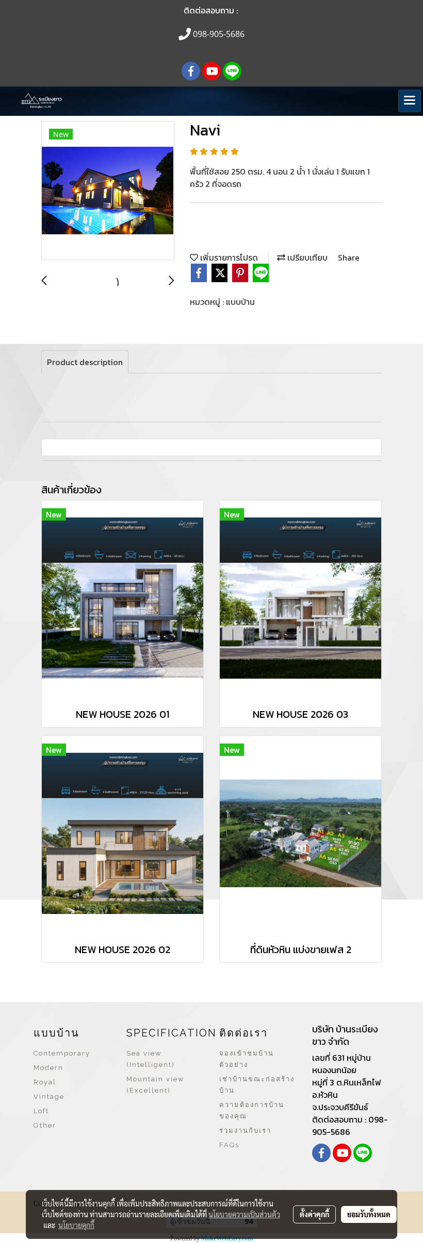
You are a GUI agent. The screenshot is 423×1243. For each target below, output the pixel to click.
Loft (41, 1111)
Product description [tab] (85, 362)
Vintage (49, 1096)
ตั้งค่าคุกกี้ (314, 1214)
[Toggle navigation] (409, 101)
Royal (45, 1082)
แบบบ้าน (240, 302)
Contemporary (62, 1053)
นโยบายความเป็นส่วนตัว (244, 1214)
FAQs (229, 1145)
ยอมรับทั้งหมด (369, 1214)
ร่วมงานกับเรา (245, 1130)
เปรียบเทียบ (306, 257)
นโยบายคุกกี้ (76, 1225)
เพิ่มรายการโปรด (228, 257)
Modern (48, 1068)
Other (45, 1125)
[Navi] (108, 191)
